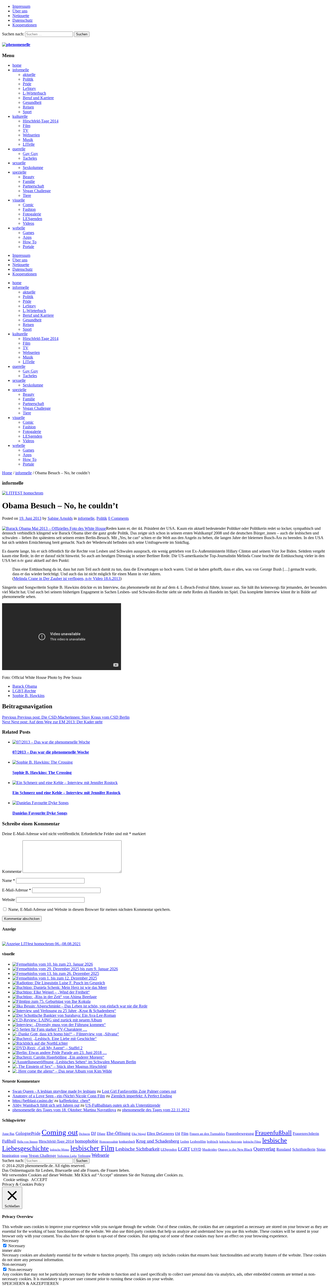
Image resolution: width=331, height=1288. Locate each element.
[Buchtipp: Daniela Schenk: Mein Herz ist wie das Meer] (59, 987)
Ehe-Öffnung (119, 1133)
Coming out (60, 1132)
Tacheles (30, 158)
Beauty (28, 177)
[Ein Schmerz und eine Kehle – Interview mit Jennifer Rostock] (65, 782)
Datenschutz (22, 20)
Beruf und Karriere (38, 98)
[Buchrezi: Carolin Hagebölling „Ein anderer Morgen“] (58, 1057)
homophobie (86, 1141)
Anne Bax (8, 1134)
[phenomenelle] (16, 44)
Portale (28, 246)
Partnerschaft (33, 186)
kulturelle (20, 116)
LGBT (184, 1149)
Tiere (27, 195)
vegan (24, 1156)
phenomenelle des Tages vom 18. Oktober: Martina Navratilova (64, 1110)
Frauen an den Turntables (207, 1134)
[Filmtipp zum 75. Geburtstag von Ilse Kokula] (51, 1001)
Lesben (184, 1141)
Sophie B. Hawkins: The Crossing (42, 772)
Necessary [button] (10, 1240)
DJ (93, 1133)
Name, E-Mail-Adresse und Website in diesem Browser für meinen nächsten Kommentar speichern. (89, 909)
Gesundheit (32, 102)
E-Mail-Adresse (16, 890)
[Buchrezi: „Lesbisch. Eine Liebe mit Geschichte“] (54, 1038)
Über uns (19, 11)
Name (8, 880)
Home (7, 473)
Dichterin (84, 1133)
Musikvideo (209, 1149)
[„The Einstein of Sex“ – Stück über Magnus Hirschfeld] (59, 1066)
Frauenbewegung (240, 1133)
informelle (20, 70)
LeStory (29, 88)
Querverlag (264, 1149)
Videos (28, 223)
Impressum (21, 6)
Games (28, 232)
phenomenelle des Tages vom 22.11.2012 (156, 1110)
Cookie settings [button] (15, 1179)
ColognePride (28, 1133)
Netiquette (20, 15)
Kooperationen (24, 25)
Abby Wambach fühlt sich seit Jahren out (45, 1105)
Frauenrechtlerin (306, 1133)
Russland (283, 1149)
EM (177, 1134)
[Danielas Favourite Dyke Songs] (40, 803)
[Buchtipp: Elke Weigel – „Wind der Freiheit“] (51, 992)
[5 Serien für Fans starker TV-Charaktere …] (49, 1029)
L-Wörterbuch (34, 93)
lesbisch (212, 1141)
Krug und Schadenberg (157, 1141)
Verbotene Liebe (67, 1155)
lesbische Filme (252, 1141)
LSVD (196, 1149)
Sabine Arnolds (60, 518)
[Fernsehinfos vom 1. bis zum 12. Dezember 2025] (54, 978)
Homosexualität (108, 1141)
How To (29, 242)
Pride (27, 84)
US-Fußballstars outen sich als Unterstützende (122, 1105)
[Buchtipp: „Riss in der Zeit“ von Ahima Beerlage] (54, 997)
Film (26, 125)
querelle (18, 149)
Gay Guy (30, 153)
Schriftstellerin (303, 1149)
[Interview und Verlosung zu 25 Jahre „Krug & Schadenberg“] (64, 1010)
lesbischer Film (92, 1148)
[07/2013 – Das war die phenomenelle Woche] (51, 742)
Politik (28, 79)
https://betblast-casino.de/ (32, 1100)
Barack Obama (24, 686)
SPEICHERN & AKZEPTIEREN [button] (30, 1283)
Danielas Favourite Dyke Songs (39, 813)
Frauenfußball (273, 1132)
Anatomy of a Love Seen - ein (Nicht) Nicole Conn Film (58, 1096)
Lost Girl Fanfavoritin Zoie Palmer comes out (139, 1091)
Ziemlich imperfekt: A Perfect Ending (141, 1096)
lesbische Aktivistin (230, 1141)
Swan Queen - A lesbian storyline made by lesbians (54, 1091)
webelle (18, 228)
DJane (101, 1134)
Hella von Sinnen (27, 1141)
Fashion (29, 209)
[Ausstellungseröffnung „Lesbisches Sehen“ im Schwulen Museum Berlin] (74, 1062)
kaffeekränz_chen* (74, 1100)
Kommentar (11, 871)
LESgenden (32, 218)
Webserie (100, 1155)
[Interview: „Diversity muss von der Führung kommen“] (59, 1024)
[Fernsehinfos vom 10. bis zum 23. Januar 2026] (52, 964)
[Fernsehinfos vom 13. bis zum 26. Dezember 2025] (55, 973)
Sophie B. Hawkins (28, 695)
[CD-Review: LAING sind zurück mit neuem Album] (57, 1020)
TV (25, 130)
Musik (28, 139)
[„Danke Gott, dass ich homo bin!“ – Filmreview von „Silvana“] (65, 1034)
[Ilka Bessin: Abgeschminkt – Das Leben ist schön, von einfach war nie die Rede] (79, 1006)
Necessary (16, 1246)
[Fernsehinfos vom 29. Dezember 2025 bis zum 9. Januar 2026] (65, 969)
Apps (27, 237)
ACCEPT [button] (39, 1179)
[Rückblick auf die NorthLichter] (40, 1043)
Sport (27, 112)
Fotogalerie (32, 214)
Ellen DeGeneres (160, 1133)
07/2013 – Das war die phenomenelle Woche (50, 752)
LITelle (29, 144)
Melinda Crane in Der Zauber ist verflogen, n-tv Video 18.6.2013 (67, 578)
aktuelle (29, 74)
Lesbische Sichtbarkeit (137, 1149)
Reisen (28, 107)
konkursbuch (127, 1141)
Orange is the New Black (235, 1149)
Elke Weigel (139, 1133)
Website (8, 899)
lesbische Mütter (59, 1149)
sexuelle (19, 163)
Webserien (31, 135)
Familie (29, 181)
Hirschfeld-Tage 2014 (40, 121)
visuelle (18, 200)
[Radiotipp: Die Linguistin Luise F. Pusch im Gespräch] (58, 983)
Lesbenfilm (198, 1141)
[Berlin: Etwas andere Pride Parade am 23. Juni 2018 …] (59, 1052)
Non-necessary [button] (14, 1264)
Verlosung (84, 1156)
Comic (28, 205)
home (16, 65)
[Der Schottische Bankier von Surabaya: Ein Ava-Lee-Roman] (64, 1015)
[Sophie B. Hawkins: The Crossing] (42, 762)
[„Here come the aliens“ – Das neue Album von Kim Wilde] (62, 1071)
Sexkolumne (33, 167)
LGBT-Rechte (24, 691)
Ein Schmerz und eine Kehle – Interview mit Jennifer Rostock (66, 792)
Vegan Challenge (37, 191)
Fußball (9, 1141)
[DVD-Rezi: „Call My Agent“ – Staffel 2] (47, 1048)
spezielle (19, 172)
